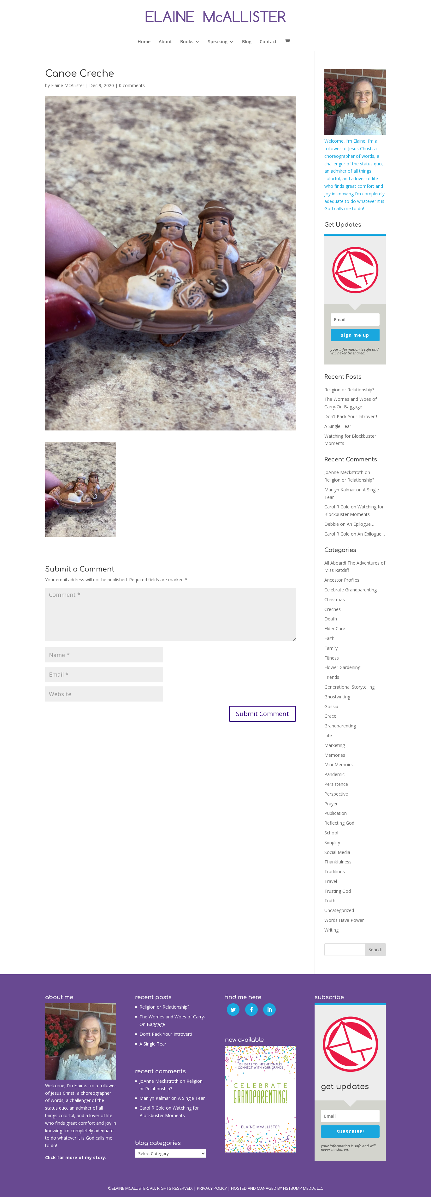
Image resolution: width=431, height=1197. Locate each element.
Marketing (334, 745)
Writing (331, 930)
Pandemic (334, 774)
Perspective (336, 794)
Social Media (337, 852)
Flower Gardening (342, 667)
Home (144, 41)
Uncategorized (339, 910)
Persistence (336, 784)
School (331, 833)
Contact (268, 41)
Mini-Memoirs (338, 764)
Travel (330, 881)
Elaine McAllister (67, 85)
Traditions (334, 871)
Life (328, 735)
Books (186, 41)
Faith (329, 638)
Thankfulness (337, 862)
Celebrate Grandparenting (350, 590)
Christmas (334, 599)
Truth (329, 901)
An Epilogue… (360, 524)
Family (331, 648)
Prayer (331, 804)
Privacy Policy (212, 1188)
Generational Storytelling (349, 687)
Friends (331, 677)
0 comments (132, 85)
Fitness (331, 658)
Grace (330, 716)
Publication (335, 813)
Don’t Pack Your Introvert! (350, 416)
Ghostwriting (337, 697)
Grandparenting (340, 726)
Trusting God (337, 891)
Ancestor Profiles (341, 580)
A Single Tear (337, 426)
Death (330, 619)
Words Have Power (344, 920)
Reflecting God (339, 823)
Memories (334, 755)
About (165, 41)
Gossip (331, 706)
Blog (246, 41)
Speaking (217, 41)
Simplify (332, 842)
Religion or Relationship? (349, 390)
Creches (332, 609)
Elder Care (334, 628)
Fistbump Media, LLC (303, 1188)
